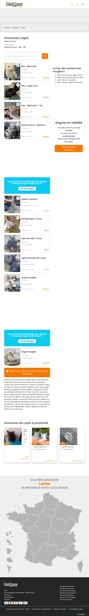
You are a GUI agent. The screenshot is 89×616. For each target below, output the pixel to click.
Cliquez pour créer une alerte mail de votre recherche (28, 372)
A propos (7, 595)
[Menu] (82, 4)
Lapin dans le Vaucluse (66, 80)
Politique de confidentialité (41, 609)
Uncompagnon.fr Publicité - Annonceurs (16, 593)
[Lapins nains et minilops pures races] (40, 436)
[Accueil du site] (13, 4)
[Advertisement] (44, 16)
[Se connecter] (77, 4)
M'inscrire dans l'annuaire (69, 148)
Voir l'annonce (24, 458)
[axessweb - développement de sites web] (81, 614)
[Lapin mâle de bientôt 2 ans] (13, 436)
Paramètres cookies (76, 609)
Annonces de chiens (67, 586)
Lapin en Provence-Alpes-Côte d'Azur (72, 75)
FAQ (5, 590)
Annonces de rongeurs (68, 597)
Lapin (23, 28)
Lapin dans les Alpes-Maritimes (70, 82)
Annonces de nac (66, 599)
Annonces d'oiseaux (67, 595)
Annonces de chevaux (68, 591)
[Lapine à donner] (68, 436)
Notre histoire (9, 597)
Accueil (6, 28)
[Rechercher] (72, 4)
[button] (18, 65)
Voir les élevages (27, 188)
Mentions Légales (60, 609)
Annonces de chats (67, 588)
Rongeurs (15, 28)
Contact (7, 599)
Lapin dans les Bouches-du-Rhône (71, 77)
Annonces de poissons (68, 593)
